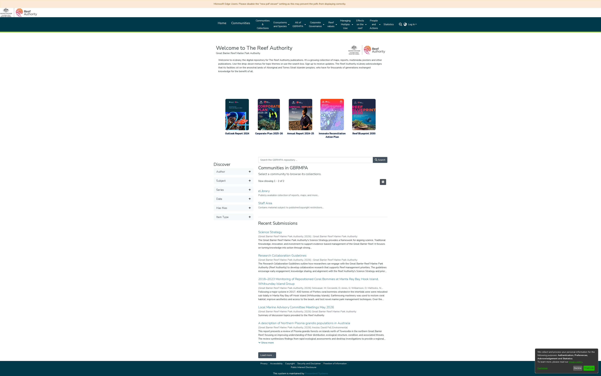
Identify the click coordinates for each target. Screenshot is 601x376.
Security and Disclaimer (309, 363)
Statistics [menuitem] (389, 24)
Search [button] (381, 160)
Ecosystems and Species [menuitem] (280, 24)
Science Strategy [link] (270, 232)
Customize (542, 368)
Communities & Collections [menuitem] (263, 24)
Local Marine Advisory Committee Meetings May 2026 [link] (296, 307)
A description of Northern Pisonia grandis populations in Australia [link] (304, 323)
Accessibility (276, 363)
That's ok (589, 368)
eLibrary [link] (264, 191)
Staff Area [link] (265, 203)
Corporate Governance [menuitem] (315, 24)
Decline (577, 368)
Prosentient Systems (316, 373)
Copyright (290, 363)
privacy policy (575, 361)
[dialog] (566, 361)
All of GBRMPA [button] (298, 24)
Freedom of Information (335, 363)
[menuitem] (281, 24)
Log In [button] (411, 24)
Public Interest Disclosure (303, 367)
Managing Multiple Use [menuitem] (345, 24)
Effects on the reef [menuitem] (360, 24)
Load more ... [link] (267, 355)
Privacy (263, 363)
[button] (400, 24)
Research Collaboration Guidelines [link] (282, 255)
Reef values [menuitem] (330, 24)
